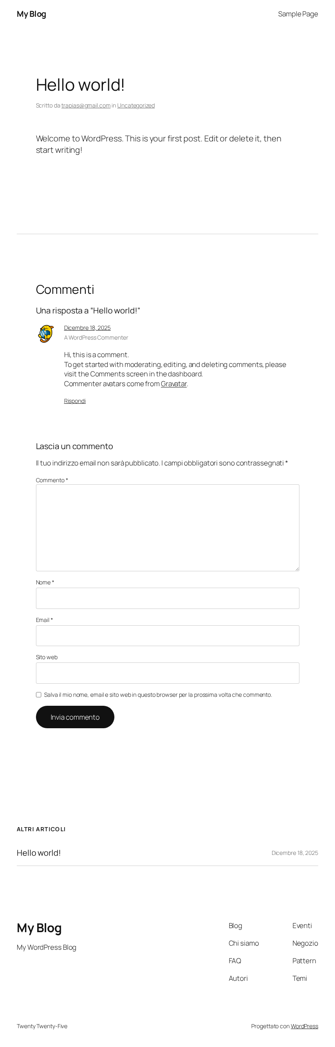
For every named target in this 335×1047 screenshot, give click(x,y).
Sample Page (298, 13)
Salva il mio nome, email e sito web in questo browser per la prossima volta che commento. (158, 694)
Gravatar (174, 383)
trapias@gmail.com (85, 105)
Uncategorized (136, 105)
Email (44, 620)
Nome (45, 582)
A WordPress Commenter (96, 337)
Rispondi (75, 401)
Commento (52, 480)
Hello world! (39, 852)
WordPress (304, 1026)
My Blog (31, 13)
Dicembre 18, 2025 (87, 327)
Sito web (47, 657)
